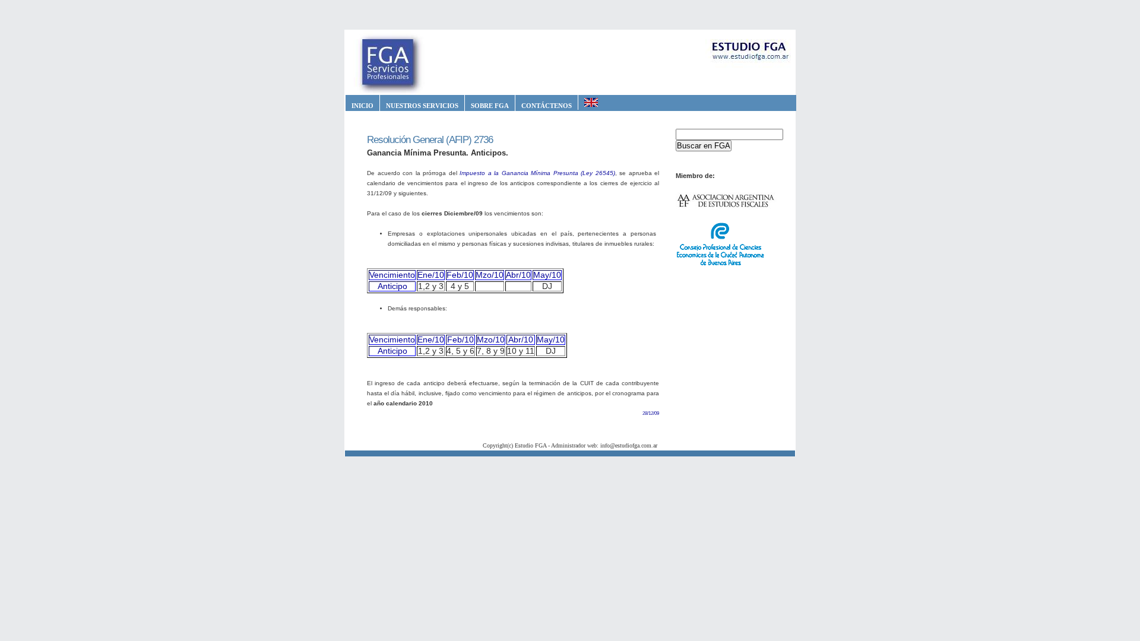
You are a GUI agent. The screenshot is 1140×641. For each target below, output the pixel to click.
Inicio (362, 105)
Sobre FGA (490, 105)
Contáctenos (546, 105)
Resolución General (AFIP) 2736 (430, 139)
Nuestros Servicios (422, 105)
